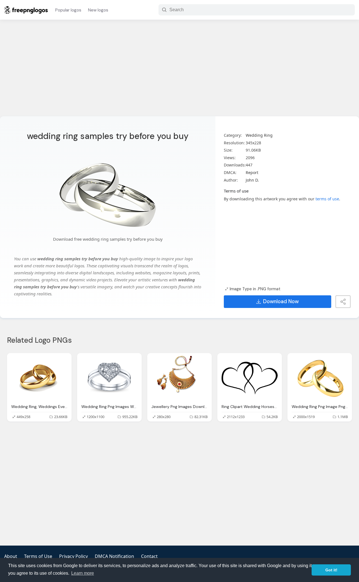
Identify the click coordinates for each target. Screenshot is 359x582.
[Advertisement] (179, 71)
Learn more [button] (82, 573)
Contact (149, 556)
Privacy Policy (73, 556)
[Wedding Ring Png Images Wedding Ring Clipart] (109, 378)
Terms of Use (38, 556)
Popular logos (68, 10)
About (10, 556)
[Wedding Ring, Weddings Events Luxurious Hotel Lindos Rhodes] (39, 378)
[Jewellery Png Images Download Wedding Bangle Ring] (179, 378)
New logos (98, 10)
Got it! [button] (331, 570)
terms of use (327, 198)
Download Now (281, 301)
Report (252, 172)
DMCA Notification (114, 556)
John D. (252, 180)
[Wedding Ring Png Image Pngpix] (320, 378)
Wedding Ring (259, 135)
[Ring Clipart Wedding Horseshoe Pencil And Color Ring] (250, 378)
